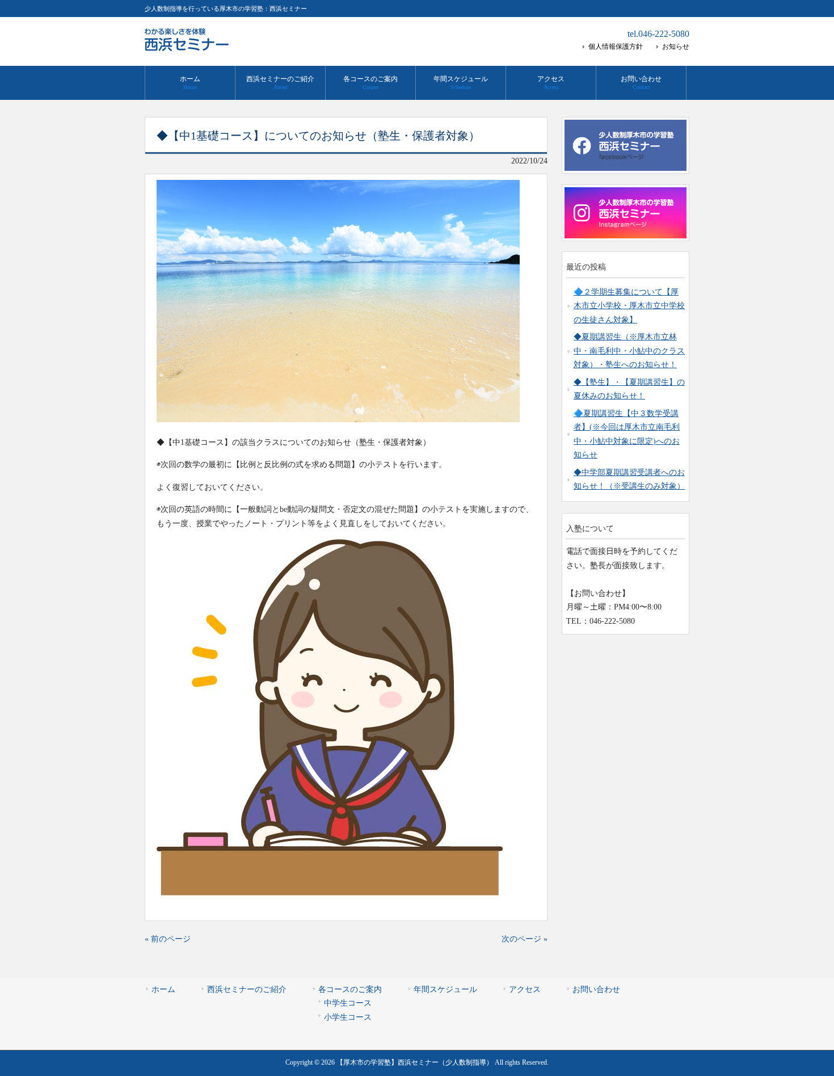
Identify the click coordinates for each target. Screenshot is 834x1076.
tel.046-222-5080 (658, 34)
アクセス (525, 989)
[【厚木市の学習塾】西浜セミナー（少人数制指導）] (187, 47)
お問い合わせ (596, 989)
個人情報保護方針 (615, 47)
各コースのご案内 (350, 989)
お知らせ (675, 47)
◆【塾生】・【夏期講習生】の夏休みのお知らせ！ (629, 389)
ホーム (163, 989)
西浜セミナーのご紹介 (247, 989)
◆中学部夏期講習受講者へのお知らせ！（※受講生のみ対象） (629, 479)
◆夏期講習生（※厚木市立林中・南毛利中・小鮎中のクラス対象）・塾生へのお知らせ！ (629, 351)
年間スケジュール (445, 989)
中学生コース (348, 1003)
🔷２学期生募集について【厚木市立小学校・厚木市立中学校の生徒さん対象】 (629, 306)
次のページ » (524, 939)
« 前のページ (168, 939)
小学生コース (348, 1017)
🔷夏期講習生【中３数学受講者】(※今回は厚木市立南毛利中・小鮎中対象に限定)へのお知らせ (627, 434)
